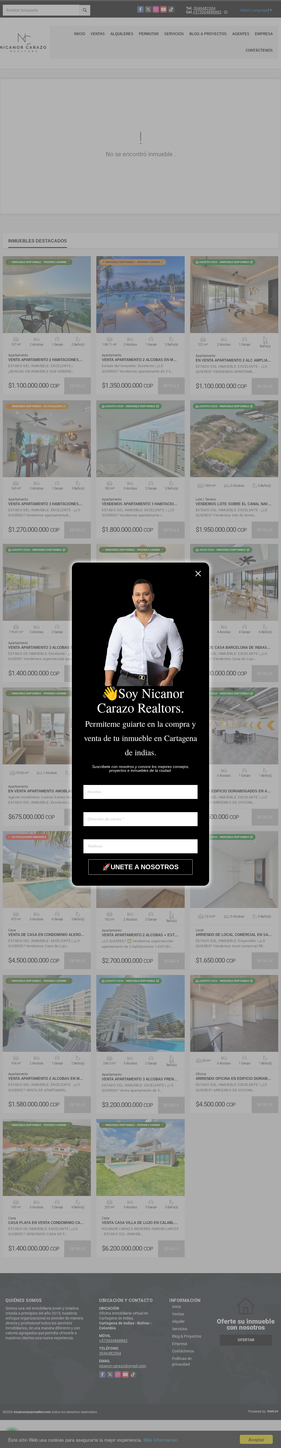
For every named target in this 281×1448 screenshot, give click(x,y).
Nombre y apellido (98, 780)
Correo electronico (99, 807)
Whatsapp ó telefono (101, 834)
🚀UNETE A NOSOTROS (140, 867)
